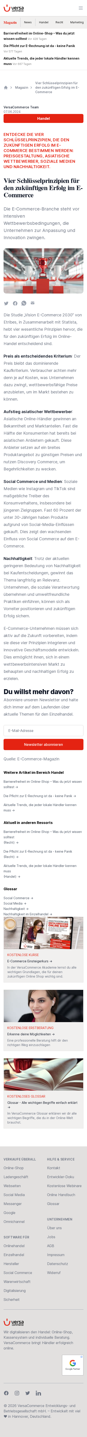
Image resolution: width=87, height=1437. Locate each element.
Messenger (13, 1203)
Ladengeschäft (16, 1177)
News (28, 22)
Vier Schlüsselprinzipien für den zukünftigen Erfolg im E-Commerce (57, 87)
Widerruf (54, 1272)
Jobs (51, 1237)
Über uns (54, 1228)
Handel (43, 22)
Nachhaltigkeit (16, 909)
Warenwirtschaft (17, 1281)
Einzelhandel (14, 1255)
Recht (59, 22)
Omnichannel (14, 1221)
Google (9, 1212)
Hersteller (11, 1263)
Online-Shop (14, 1168)
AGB (50, 1246)
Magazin (10, 22)
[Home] (6, 87)
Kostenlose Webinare (64, 1186)
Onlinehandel (14, 1246)
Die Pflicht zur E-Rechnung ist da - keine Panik (40, 796)
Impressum (55, 1255)
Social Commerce (18, 898)
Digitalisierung (15, 1290)
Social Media (15, 903)
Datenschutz (57, 1263)
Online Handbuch (61, 1194)
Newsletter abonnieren (43, 744)
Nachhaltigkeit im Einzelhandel (28, 914)
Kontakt (53, 1168)
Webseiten (12, 1186)
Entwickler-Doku (60, 1177)
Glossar (10, 889)
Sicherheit (12, 1299)
